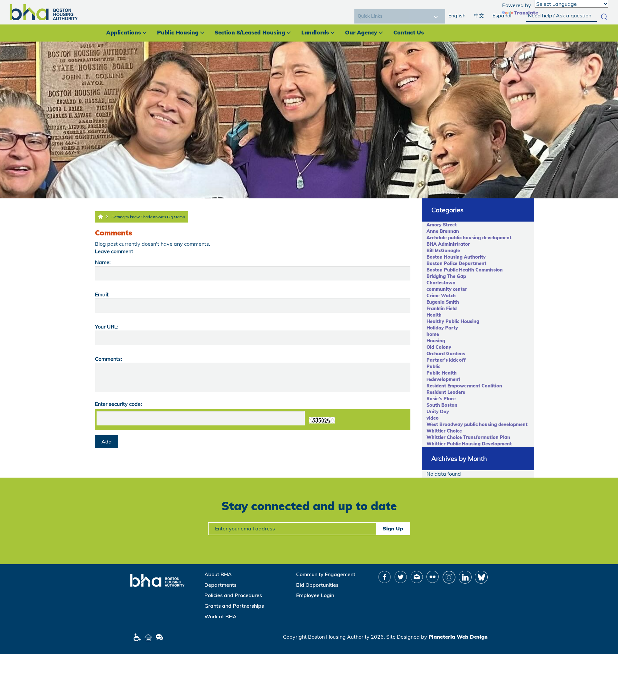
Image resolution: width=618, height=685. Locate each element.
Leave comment (114, 251)
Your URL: (106, 326)
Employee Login (315, 595)
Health (434, 315)
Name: (103, 262)
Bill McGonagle (443, 250)
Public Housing (178, 32)
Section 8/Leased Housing (250, 32)
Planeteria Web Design (458, 636)
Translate (526, 12)
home (432, 334)
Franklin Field (441, 308)
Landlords (315, 32)
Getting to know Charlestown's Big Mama (148, 216)
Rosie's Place (441, 399)
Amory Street (441, 225)
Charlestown (440, 283)
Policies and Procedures (233, 595)
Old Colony (438, 347)
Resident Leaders (445, 392)
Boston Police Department (456, 263)
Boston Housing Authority (456, 257)
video (432, 418)
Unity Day (437, 411)
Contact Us (408, 32)
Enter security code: (118, 404)
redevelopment (443, 379)
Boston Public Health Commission (464, 270)
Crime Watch (441, 296)
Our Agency (361, 32)
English (456, 15)
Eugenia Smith (442, 302)
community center (446, 289)
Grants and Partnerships (234, 606)
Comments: (108, 359)
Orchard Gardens (445, 354)
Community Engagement (325, 574)
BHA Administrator (448, 244)
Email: (102, 294)
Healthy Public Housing (452, 321)
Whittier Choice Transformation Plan (468, 437)
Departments (220, 585)
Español (501, 15)
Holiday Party (442, 328)
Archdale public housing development (468, 238)
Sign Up (393, 528)
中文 (479, 15)
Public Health (441, 373)
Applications (123, 32)
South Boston (441, 405)
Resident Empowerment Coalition (464, 386)
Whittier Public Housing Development (469, 444)
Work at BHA (220, 616)
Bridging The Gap (446, 276)
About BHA (218, 574)
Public (433, 366)
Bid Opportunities (317, 585)
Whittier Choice (444, 431)
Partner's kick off (446, 360)
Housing (435, 341)
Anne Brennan (442, 231)
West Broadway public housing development (477, 424)
